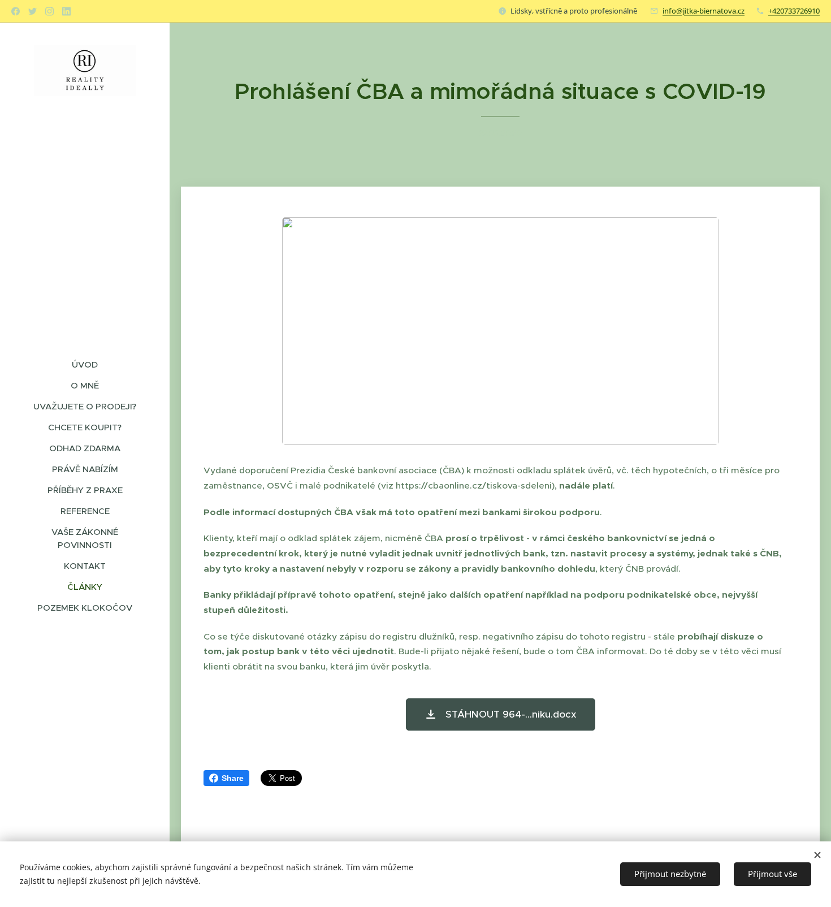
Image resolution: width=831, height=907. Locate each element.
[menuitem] (84, 364)
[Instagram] (49, 11)
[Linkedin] (66, 11)
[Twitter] (32, 11)
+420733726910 (794, 11)
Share (233, 778)
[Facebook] (15, 11)
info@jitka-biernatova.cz (704, 11)
